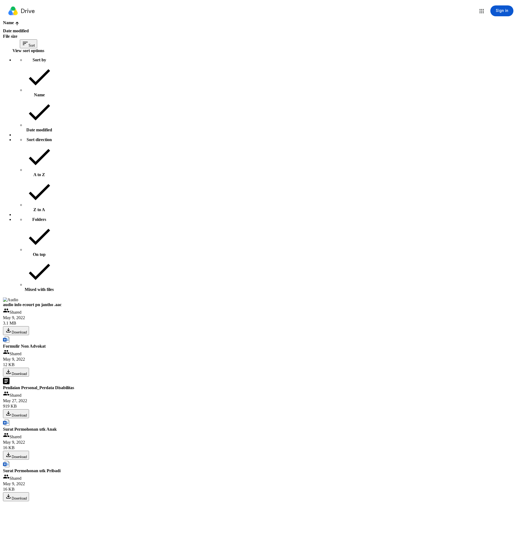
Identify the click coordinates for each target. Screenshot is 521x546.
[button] (481, 11)
